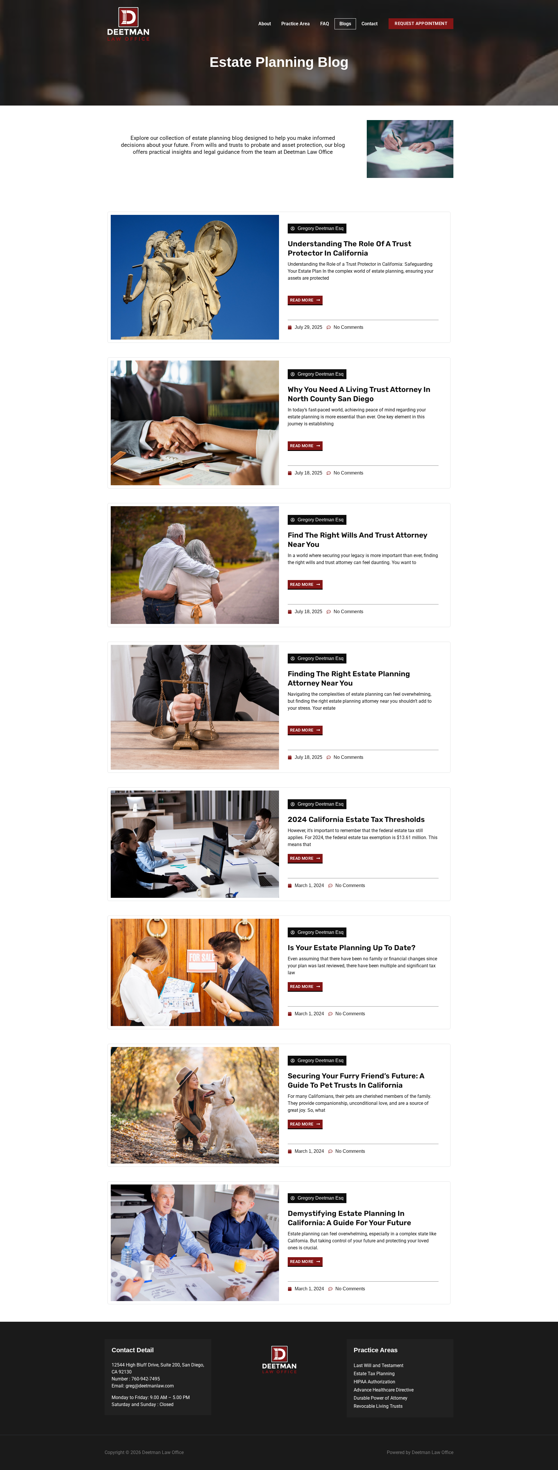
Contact (370, 23)
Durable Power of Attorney (380, 1398)
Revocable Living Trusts (378, 1406)
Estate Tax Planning (374, 1373)
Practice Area (295, 23)
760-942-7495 (145, 1379)
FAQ (324, 23)
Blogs (345, 23)
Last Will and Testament (378, 1365)
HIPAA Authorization (374, 1382)
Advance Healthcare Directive (384, 1390)
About (264, 23)
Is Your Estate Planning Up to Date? (352, 947)
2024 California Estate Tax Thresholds (356, 819)
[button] (421, 23)
